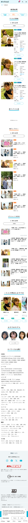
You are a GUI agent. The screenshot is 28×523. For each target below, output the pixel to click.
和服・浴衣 (14, 392)
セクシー (5, 413)
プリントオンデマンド (6, 383)
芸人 (14, 434)
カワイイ (16, 411)
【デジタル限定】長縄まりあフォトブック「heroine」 (20, 86)
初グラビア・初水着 (16, 441)
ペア (4, 417)
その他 (19, 443)
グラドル (5, 424)
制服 (13, 390)
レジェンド (6, 434)
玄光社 (14, 358)
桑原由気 (15, 37)
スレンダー (6, 396)
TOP (2, 5)
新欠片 (3, 362)
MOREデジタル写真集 (16, 370)
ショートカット (7, 398)
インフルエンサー (7, 432)
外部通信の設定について (18, 507)
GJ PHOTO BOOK (5, 370)
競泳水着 (21, 390)
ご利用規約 (4, 504)
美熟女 (22, 409)
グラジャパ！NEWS (22, 15)
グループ (19, 417)
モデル (5, 426)
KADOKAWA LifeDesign (7, 358)
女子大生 (20, 426)
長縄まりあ (16, 39)
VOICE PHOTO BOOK (14, 381)
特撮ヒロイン (20, 432)
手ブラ (5, 441)
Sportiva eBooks (18, 374)
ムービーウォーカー (6, 364)
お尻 (23, 396)
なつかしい (6, 411)
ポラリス (22, 383)
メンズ (5, 443)
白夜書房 (11, 362)
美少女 (5, 409)
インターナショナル (18, 402)
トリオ (11, 417)
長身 (4, 400)
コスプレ (5, 390)
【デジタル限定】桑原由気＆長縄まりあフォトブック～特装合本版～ (20, 34)
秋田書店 (3, 356)
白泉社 (6, 362)
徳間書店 (23, 360)
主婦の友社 (4, 360)
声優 (12, 426)
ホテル (4, 419)
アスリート (5, 436)
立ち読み (19, 55)
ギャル (4, 404)
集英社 (22, 358)
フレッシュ (21, 400)
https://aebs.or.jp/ (4, 500)
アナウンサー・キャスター (9, 430)
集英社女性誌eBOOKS (18, 372)
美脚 (17, 398)
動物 (12, 443)
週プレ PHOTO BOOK (6, 368)
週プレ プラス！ (14, 15)
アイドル (15, 424)
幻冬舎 (18, 358)
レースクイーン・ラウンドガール (11, 428)
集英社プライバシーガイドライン (14, 504)
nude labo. (3, 385)
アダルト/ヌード (15, 436)
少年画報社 (14, 360)
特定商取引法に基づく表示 (7, 507)
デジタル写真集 (5, 15)
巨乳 (15, 396)
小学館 (9, 360)
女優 (23, 424)
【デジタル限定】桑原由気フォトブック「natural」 (20, 62)
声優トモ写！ (16, 383)
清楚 (14, 413)
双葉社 (15, 362)
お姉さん (13, 409)
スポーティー (6, 402)
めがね (5, 392)
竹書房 (18, 360)
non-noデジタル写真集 (6, 372)
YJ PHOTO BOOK (17, 368)
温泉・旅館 (13, 419)
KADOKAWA (17, 356)
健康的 (12, 400)
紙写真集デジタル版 (6, 379)
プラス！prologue (16, 379)
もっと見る (14, 343)
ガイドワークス (10, 356)
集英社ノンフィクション (7, 374)
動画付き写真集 (5, 381)
